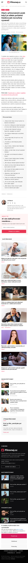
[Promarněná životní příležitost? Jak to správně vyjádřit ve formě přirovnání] (5, 392)
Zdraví (7, 9)
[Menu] (2, 2)
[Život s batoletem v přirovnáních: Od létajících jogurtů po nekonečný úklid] (5, 409)
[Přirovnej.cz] (14, 2)
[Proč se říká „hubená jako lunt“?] (5, 493)
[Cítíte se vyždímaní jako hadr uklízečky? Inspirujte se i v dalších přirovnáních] (14, 293)
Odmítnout (14, 541)
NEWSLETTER (5, 216)
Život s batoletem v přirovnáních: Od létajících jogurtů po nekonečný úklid (17, 409)
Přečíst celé (6, 432)
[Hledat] (26, 2)
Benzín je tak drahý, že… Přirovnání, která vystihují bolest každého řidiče (18, 401)
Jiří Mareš (10, 200)
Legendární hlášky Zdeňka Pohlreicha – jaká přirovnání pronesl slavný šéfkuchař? (17, 477)
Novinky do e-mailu (10, 466)
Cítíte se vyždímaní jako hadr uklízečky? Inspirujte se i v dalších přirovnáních (12, 303)
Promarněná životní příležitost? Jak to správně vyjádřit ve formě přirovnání (18, 392)
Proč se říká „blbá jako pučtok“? (18, 484)
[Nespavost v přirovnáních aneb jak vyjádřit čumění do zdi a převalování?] (14, 359)
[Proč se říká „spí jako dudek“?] (5, 500)
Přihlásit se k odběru (14, 231)
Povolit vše (14, 536)
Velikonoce (9, 194)
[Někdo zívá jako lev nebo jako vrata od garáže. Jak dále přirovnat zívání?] (14, 249)
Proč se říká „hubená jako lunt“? (18, 491)
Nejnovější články (7, 379)
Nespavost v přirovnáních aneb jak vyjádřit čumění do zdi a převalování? (13, 368)
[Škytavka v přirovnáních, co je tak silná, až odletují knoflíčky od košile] (14, 337)
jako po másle (19, 529)
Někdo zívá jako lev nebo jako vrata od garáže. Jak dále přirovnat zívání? (14, 259)
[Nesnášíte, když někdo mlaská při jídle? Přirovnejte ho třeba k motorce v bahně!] (14, 315)
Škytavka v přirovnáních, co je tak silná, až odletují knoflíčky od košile (13, 346)
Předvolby (14, 546)
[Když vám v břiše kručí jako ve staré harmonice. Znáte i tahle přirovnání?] (14, 271)
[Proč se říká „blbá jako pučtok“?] (5, 486)
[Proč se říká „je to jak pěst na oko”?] (5, 385)
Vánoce (3, 194)
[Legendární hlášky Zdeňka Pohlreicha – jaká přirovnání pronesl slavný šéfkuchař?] (5, 477)
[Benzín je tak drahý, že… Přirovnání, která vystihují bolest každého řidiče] (5, 401)
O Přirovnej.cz (11, 552)
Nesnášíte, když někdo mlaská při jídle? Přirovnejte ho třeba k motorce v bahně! (12, 324)
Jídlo (3, 9)
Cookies (21, 550)
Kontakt (18, 552)
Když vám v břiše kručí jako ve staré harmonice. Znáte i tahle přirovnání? (11, 281)
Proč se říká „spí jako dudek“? (18, 499)
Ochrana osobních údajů (10, 550)
